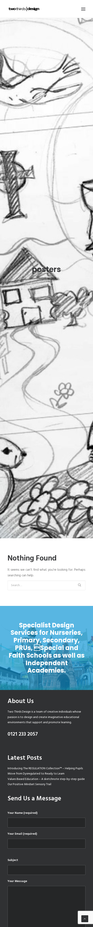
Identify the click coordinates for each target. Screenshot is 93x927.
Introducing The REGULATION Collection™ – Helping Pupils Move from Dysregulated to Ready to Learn (45, 771)
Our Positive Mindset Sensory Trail (29, 784)
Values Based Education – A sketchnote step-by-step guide (46, 779)
